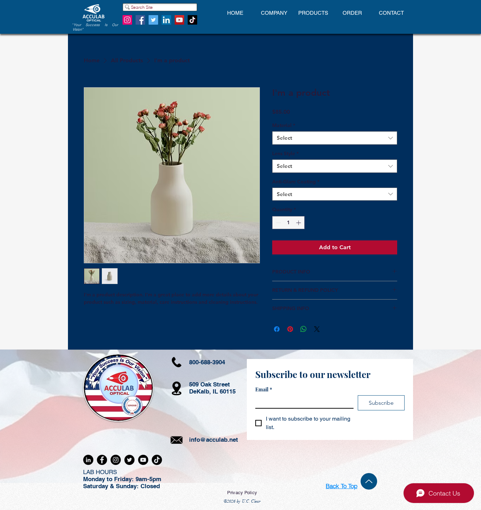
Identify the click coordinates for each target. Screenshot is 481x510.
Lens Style (285, 153)
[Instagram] (127, 20)
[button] (274, 13)
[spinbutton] (288, 222)
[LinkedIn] (166, 20)
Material (283, 125)
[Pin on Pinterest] (290, 329)
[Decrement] (277, 222)
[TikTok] (192, 20)
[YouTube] (179, 20)
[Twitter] (153, 20)
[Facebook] (140, 20)
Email (263, 389)
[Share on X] (317, 329)
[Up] (369, 481)
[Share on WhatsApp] (303, 329)
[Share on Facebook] (277, 329)
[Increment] (299, 222)
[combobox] (334, 138)
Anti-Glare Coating (295, 181)
